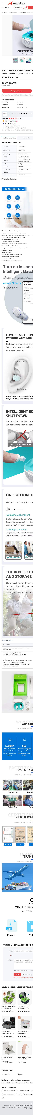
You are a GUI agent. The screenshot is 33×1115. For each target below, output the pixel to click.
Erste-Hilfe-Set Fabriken (9, 1090)
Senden (17, 974)
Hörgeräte (19, 1074)
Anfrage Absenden (16, 91)
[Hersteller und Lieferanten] (16, 3)
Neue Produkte (5, 1074)
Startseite (4, 12)
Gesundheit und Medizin (13, 12)
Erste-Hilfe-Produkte (8, 1095)
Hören (18, 1095)
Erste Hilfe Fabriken (24, 1090)
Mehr (3, 1098)
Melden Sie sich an (7, 130)
